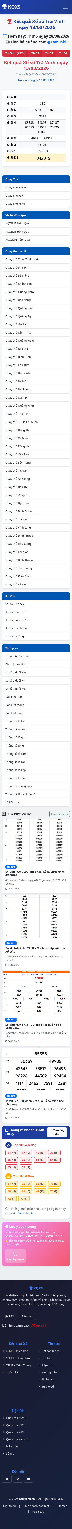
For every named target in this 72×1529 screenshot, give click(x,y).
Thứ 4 (63, 53)
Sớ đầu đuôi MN (15, 688)
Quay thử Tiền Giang (18, 568)
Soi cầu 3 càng (14, 636)
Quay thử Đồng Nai (17, 446)
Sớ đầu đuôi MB (15, 672)
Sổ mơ (10, 1453)
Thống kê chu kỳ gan (18, 786)
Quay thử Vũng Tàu (17, 495)
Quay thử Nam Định (18, 397)
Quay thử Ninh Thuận (19, 332)
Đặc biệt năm (13, 713)
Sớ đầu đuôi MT (15, 680)
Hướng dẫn (49, 1372)
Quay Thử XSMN (15, 203)
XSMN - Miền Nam (18, 1358)
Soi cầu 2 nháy (14, 604)
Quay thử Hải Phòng (18, 389)
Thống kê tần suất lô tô (20, 794)
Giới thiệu (9, 1506)
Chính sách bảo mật (36, 1506)
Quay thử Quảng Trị (18, 316)
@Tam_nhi (56, 41)
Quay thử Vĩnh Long (18, 527)
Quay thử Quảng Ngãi (19, 340)
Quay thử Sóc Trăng (18, 462)
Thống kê (11, 648)
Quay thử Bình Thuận (19, 560)
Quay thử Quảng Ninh (19, 405)
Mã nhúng (13, 1446)
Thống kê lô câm (15, 754)
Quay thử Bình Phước (19, 535)
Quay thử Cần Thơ (17, 454)
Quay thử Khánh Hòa (18, 284)
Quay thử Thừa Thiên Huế (22, 259)
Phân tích (48, 1379)
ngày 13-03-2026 (43, 80)
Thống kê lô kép (15, 770)
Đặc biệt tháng (14, 705)
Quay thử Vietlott (17, 1439)
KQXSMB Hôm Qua (17, 223)
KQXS (13, 6)
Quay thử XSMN (16, 1425)
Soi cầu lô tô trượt (16, 620)
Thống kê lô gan (15, 737)
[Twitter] (17, 1479)
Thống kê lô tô (14, 721)
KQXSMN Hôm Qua (17, 239)
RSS (11, 1316)
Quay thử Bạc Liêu (17, 503)
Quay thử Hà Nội (16, 381)
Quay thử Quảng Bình (19, 308)
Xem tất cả (58, 814)
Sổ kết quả (12, 802)
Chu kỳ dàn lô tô (15, 664)
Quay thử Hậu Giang (18, 544)
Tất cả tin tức (50, 1351)
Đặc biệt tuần (14, 697)
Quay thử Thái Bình (17, 414)
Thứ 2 (35, 53)
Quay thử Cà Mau (16, 438)
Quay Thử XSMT (15, 195)
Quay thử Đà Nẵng (17, 275)
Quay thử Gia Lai (16, 324)
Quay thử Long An (17, 552)
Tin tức (46, 1358)
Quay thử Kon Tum (17, 365)
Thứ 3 (49, 53)
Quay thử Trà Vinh (17, 519)
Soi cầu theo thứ (15, 612)
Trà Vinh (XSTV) (15, 53)
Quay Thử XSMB (15, 187)
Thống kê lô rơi (15, 762)
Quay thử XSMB (16, 1418)
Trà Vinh (23, 80)
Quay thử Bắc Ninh (17, 373)
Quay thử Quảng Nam (19, 292)
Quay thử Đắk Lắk (16, 349)
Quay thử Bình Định (18, 357)
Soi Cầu (10, 596)
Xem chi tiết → (27, 1213)
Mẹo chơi (48, 1365)
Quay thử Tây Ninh (17, 470)
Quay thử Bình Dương (19, 511)
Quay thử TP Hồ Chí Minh (21, 422)
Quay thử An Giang (17, 479)
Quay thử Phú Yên (16, 267)
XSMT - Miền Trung (18, 1365)
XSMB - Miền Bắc (17, 1351)
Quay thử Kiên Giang (18, 576)
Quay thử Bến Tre (16, 487)
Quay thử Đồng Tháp (18, 430)
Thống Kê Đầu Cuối (17, 656)
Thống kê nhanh (15, 729)
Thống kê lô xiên (15, 778)
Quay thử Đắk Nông (18, 300)
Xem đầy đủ (58, 1132)
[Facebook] (7, 1479)
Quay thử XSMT (16, 1432)
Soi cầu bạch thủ (16, 628)
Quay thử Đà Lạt (15, 584)
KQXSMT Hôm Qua (17, 231)
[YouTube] (28, 1479)
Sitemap (27, 1316)
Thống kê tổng (14, 745)
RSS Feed (48, 1386)
